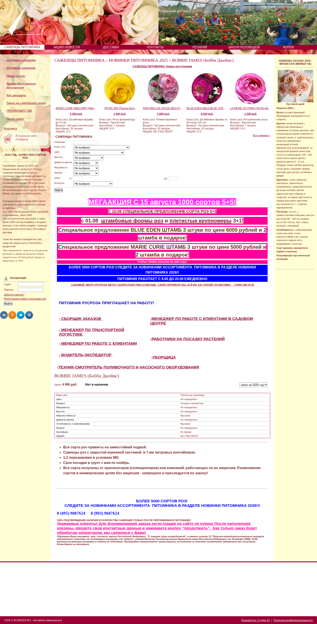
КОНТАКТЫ (155, 47)
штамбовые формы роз (132, 221)
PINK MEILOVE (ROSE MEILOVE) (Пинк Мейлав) (163, 108)
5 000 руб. (76, 113)
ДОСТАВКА (111, 47)
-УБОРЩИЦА (163, 357)
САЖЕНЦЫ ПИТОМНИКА (22, 47)
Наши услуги (15, 75)
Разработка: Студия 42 (255, 620)
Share (4, 315)
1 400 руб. (119, 113)
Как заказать (16, 95)
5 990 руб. (163, 113)
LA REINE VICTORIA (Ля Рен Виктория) (250, 108)
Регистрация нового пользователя (25, 299)
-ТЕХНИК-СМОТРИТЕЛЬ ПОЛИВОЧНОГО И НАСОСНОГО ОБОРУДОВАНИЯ (128, 367)
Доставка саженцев (21, 60)
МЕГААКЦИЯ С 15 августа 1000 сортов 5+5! (162, 202)
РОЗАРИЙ (200, 47)
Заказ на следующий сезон (26, 103)
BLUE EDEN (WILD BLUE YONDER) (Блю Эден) (207, 108)
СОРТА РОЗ (197, 211)
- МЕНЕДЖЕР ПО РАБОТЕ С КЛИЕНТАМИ (98, 343)
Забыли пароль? (14, 294)
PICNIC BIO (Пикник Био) (119, 108)
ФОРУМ (288, 47)
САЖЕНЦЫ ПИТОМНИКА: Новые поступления (162, 66)
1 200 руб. (250, 113)
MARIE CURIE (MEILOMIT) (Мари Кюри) (76, 108)
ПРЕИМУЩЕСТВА (19, 110)
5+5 (213, 211)
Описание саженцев (20, 67)
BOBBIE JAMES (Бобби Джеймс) (203, 60)
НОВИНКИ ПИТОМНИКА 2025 (138, 60)
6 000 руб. (207, 113)
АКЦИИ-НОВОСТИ (66, 47)
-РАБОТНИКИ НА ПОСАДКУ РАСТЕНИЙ (187, 339)
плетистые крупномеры (200, 221)
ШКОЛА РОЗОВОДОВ (244, 47)
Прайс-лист (15, 118)
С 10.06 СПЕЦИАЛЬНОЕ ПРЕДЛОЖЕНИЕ (147, 211)
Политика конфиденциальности (293, 620)
